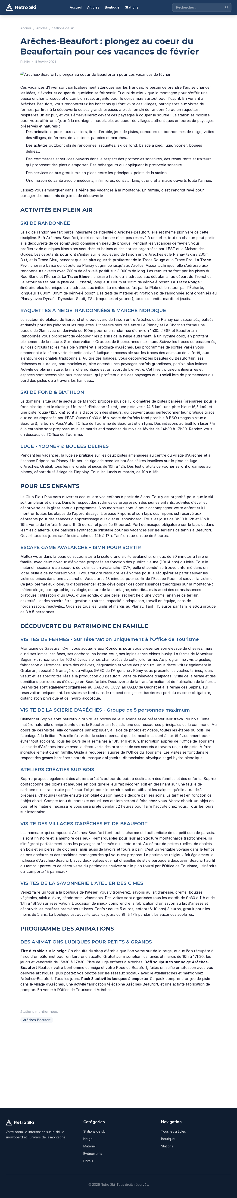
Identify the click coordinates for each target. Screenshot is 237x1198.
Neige (88, 1139)
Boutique (112, 7)
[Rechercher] (227, 7)
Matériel (89, 1146)
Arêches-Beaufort (36, 1020)
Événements (92, 1154)
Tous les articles (173, 1131)
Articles (93, 7)
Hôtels (88, 1161)
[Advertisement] (118, 1064)
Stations (131, 7)
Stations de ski (63, 28)
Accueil (76, 7)
